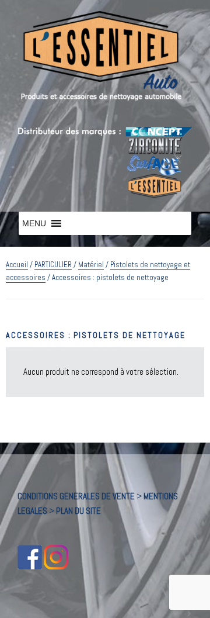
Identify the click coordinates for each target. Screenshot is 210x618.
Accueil (17, 265)
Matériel (91, 265)
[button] (34, 223)
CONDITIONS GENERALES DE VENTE (76, 496)
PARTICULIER (53, 265)
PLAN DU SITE (78, 510)
